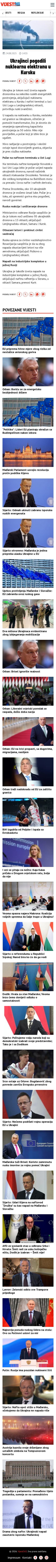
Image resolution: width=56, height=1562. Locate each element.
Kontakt (27, 1557)
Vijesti (7, 12)
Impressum (14, 1557)
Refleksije (37, 12)
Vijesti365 (22, 1551)
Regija (21, 12)
